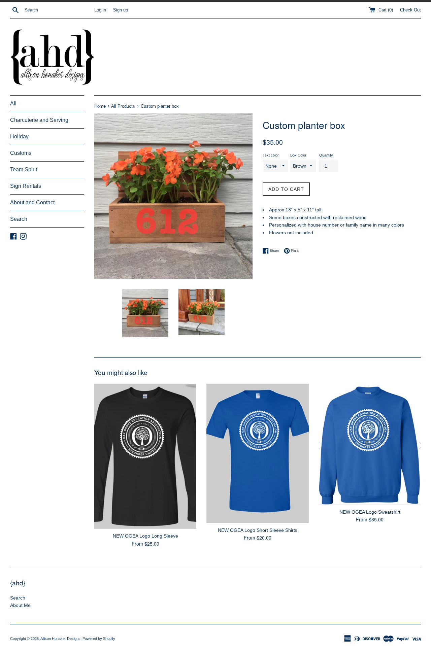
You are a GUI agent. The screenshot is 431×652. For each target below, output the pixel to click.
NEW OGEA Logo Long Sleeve (145, 536)
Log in (100, 10)
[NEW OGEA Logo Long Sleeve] (145, 456)
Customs (20, 153)
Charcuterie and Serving (39, 120)
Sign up (120, 10)
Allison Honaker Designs (60, 639)
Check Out (410, 10)
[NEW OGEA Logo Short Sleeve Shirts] (257, 453)
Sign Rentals (25, 186)
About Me (20, 605)
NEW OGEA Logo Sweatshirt (369, 512)
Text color (271, 155)
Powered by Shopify (98, 639)
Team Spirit (23, 169)
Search (18, 219)
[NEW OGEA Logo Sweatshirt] (370, 444)
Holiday (19, 136)
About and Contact (32, 202)
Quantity (326, 155)
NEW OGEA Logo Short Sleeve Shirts (257, 530)
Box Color (298, 155)
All (13, 103)
